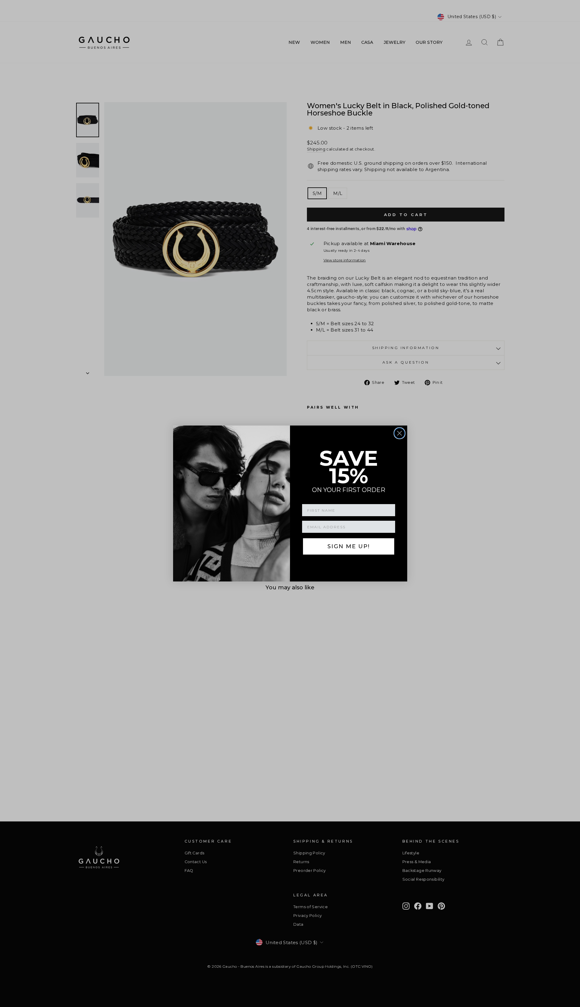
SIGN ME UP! (348, 546)
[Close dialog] (399, 433)
